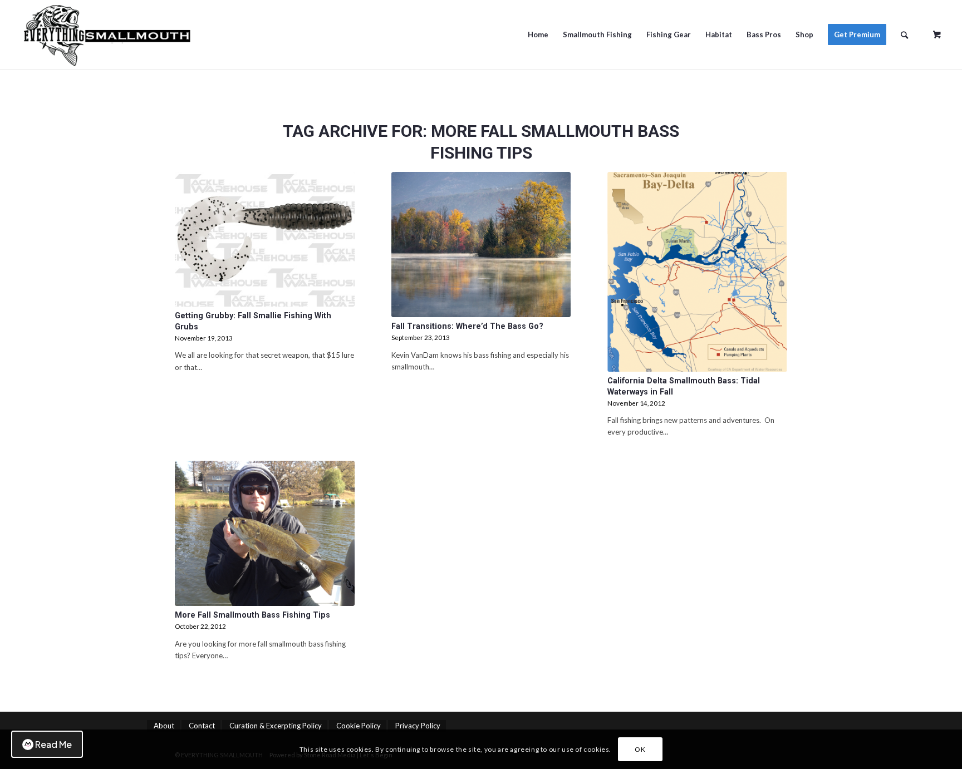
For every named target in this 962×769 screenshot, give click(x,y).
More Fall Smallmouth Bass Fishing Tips (252, 614)
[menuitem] (538, 35)
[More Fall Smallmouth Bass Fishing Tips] (265, 533)
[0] (937, 30)
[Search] (904, 35)
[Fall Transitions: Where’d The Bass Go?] (481, 244)
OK (640, 749)
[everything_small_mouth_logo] (135, 35)
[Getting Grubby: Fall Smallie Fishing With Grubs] (265, 239)
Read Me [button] (53, 744)
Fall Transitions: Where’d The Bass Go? (467, 326)
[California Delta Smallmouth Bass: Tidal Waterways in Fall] (697, 272)
